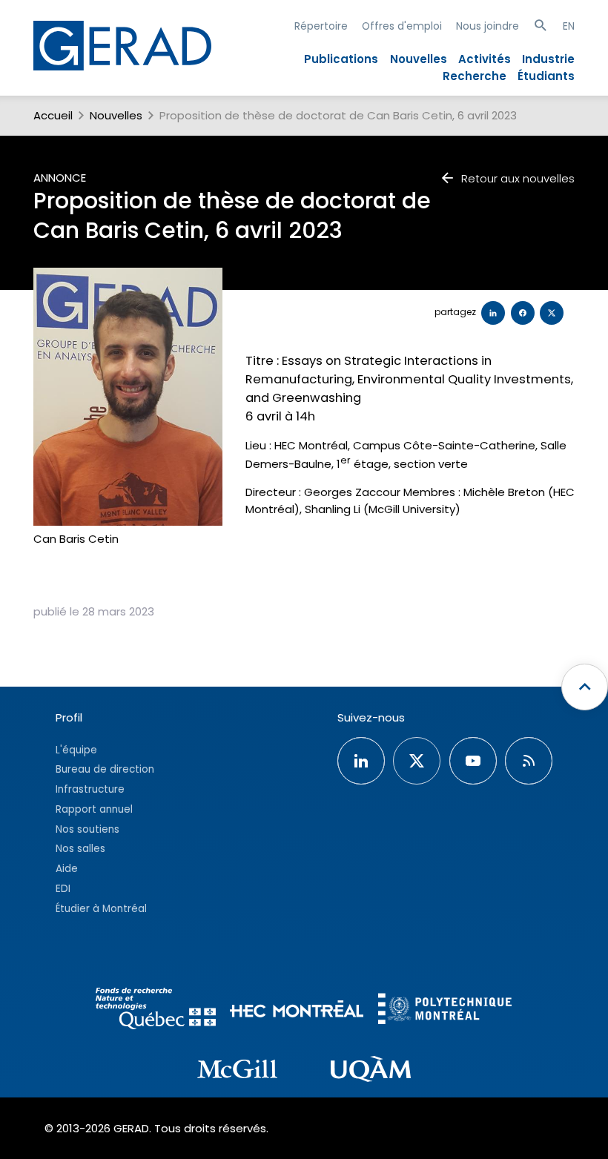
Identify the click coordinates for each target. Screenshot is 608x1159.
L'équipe (76, 750)
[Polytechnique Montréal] (445, 1010)
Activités (484, 59)
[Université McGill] (237, 1071)
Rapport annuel (94, 809)
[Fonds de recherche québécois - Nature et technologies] (155, 1010)
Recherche (474, 76)
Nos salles (80, 849)
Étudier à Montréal (101, 909)
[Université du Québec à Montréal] (370, 1071)
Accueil (53, 115)
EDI (63, 889)
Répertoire (321, 26)
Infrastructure (90, 789)
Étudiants (546, 76)
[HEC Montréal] (296, 1011)
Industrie (548, 59)
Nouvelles (418, 59)
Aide (67, 869)
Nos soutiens (87, 829)
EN (569, 26)
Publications (341, 59)
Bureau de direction (105, 769)
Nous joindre (487, 26)
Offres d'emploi (402, 26)
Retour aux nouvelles (518, 178)
